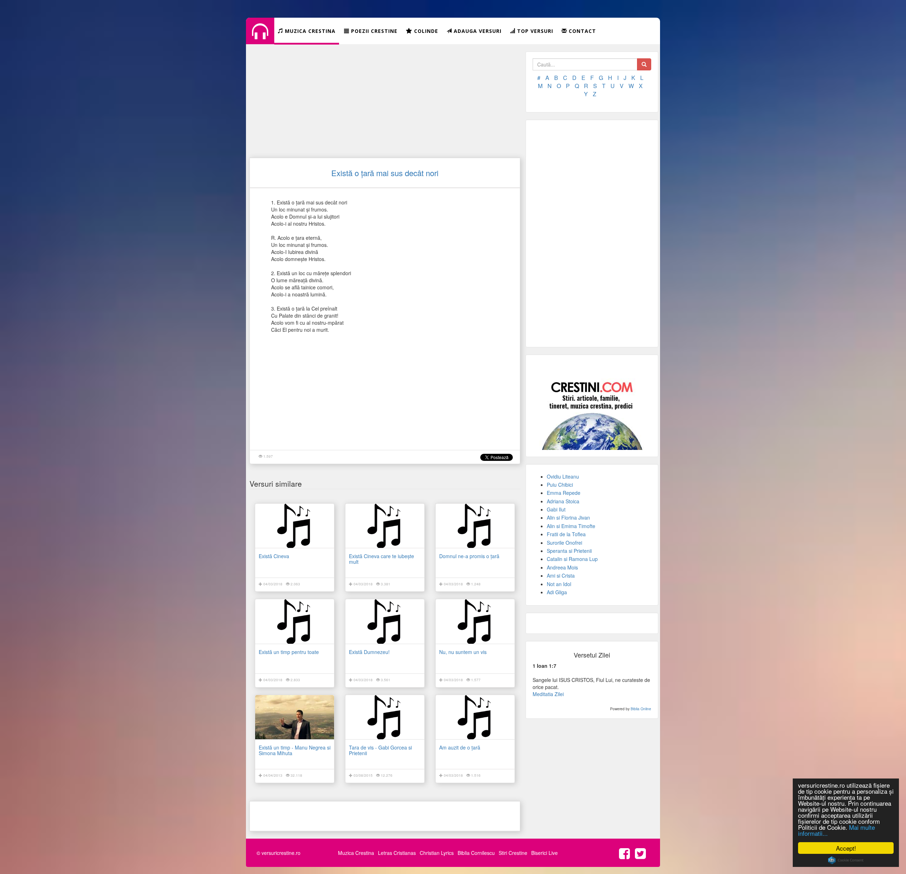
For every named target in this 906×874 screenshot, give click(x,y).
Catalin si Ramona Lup (572, 558)
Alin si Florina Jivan (568, 517)
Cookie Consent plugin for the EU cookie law (846, 860)
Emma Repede (563, 492)
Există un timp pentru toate (289, 651)
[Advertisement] (385, 100)
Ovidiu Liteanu (563, 476)
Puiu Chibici (560, 484)
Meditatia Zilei (548, 694)
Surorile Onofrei (564, 542)
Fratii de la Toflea (566, 534)
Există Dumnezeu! (369, 651)
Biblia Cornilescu (476, 852)
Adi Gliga (557, 592)
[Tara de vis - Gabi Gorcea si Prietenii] (384, 717)
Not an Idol (559, 584)
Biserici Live (544, 852)
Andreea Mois (562, 567)
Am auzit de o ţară (459, 747)
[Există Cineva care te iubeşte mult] (384, 526)
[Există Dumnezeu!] (384, 621)
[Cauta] (644, 64)
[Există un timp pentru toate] (294, 621)
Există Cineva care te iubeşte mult (381, 558)
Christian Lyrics (437, 852)
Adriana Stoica (563, 501)
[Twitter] (642, 853)
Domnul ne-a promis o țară (469, 556)
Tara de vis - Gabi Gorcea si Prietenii (380, 750)
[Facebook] (626, 853)
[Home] (260, 36)
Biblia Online (641, 708)
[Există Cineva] (294, 526)
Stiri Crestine (513, 852)
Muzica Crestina (356, 852)
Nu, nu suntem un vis (463, 651)
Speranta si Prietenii (569, 550)
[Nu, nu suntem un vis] (475, 621)
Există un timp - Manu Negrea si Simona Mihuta (295, 750)
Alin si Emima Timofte (571, 525)
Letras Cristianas (397, 852)
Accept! (846, 848)
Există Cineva (274, 556)
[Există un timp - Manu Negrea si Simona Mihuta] (294, 717)
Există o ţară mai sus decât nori (384, 172)
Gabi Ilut (556, 509)
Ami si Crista (561, 575)
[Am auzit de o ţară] (475, 717)
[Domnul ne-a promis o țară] (475, 526)
